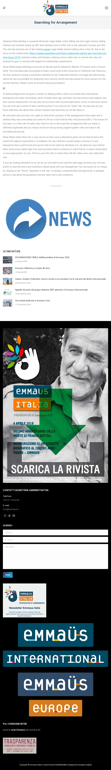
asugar (47, 49)
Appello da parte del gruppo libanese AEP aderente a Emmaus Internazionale (51, 289)
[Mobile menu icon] (106, 8)
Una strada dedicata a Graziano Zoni (32, 300)
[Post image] (7, 259)
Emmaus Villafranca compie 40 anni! (32, 268)
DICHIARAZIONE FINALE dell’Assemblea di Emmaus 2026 (42, 257)
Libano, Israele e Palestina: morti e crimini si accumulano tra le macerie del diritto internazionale (60, 279)
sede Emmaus (18, 730)
